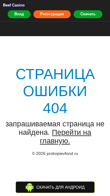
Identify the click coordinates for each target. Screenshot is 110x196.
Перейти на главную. (65, 136)
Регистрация (52, 14)
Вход (19, 14)
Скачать (88, 14)
